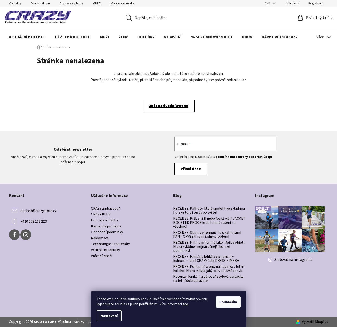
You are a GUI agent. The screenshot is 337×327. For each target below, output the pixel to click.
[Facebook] (14, 234)
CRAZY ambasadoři (106, 209)
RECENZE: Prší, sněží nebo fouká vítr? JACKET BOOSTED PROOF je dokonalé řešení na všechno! (209, 223)
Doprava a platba (71, 3)
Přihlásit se (191, 168)
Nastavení (109, 315)
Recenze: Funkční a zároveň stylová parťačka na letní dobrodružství (208, 279)
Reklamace (100, 238)
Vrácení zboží (101, 256)
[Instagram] (25, 234)
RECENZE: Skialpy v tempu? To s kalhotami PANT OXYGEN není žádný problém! (207, 235)
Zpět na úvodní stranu (168, 105)
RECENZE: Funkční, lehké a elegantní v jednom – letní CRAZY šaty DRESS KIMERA (206, 259)
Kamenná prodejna (106, 226)
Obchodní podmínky (107, 232)
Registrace (316, 3)
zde (185, 304)
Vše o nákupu (40, 3)
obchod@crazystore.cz (38, 210)
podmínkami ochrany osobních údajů (244, 157)
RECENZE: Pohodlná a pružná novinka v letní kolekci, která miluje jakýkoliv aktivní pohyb (208, 269)
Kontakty (15, 3)
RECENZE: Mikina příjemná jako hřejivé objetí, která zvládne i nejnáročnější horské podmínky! (209, 247)
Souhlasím (228, 302)
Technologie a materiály (110, 244)
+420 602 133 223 (33, 221)
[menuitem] (27, 37)
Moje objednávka (122, 3)
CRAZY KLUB (101, 214)
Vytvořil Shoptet (315, 321)
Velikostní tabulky (105, 250)
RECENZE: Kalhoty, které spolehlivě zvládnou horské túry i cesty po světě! (209, 211)
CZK (268, 3)
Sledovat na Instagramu (293, 259)
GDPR (97, 3)
